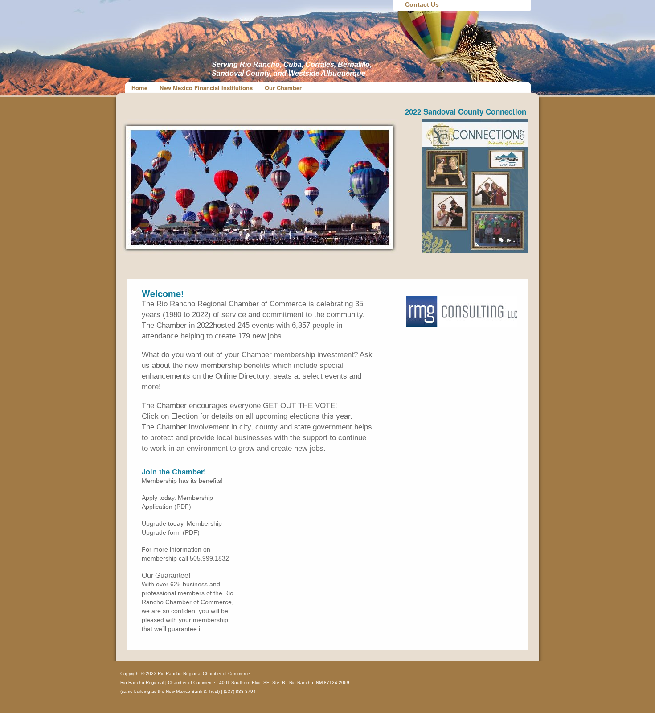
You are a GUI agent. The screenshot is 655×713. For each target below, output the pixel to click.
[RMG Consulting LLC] (461, 325)
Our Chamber (283, 87)
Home (139, 87)
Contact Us (422, 4)
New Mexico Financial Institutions (206, 87)
